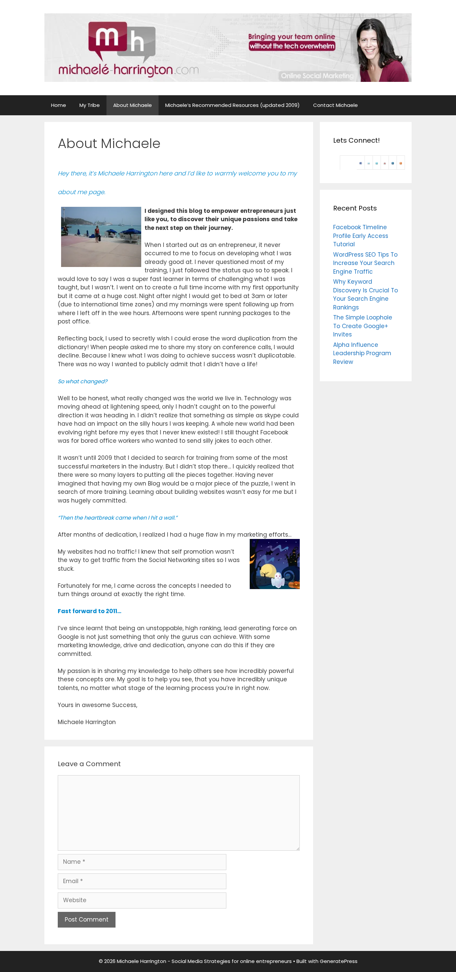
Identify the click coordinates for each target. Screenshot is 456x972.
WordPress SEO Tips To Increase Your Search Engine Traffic (365, 263)
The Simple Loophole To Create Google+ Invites (362, 325)
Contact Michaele (335, 105)
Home (58, 105)
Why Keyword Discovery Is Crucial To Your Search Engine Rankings (365, 294)
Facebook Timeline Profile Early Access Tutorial (360, 235)
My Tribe (89, 105)
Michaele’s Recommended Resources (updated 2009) (232, 105)
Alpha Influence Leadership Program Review (362, 353)
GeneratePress (339, 961)
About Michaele (132, 105)
